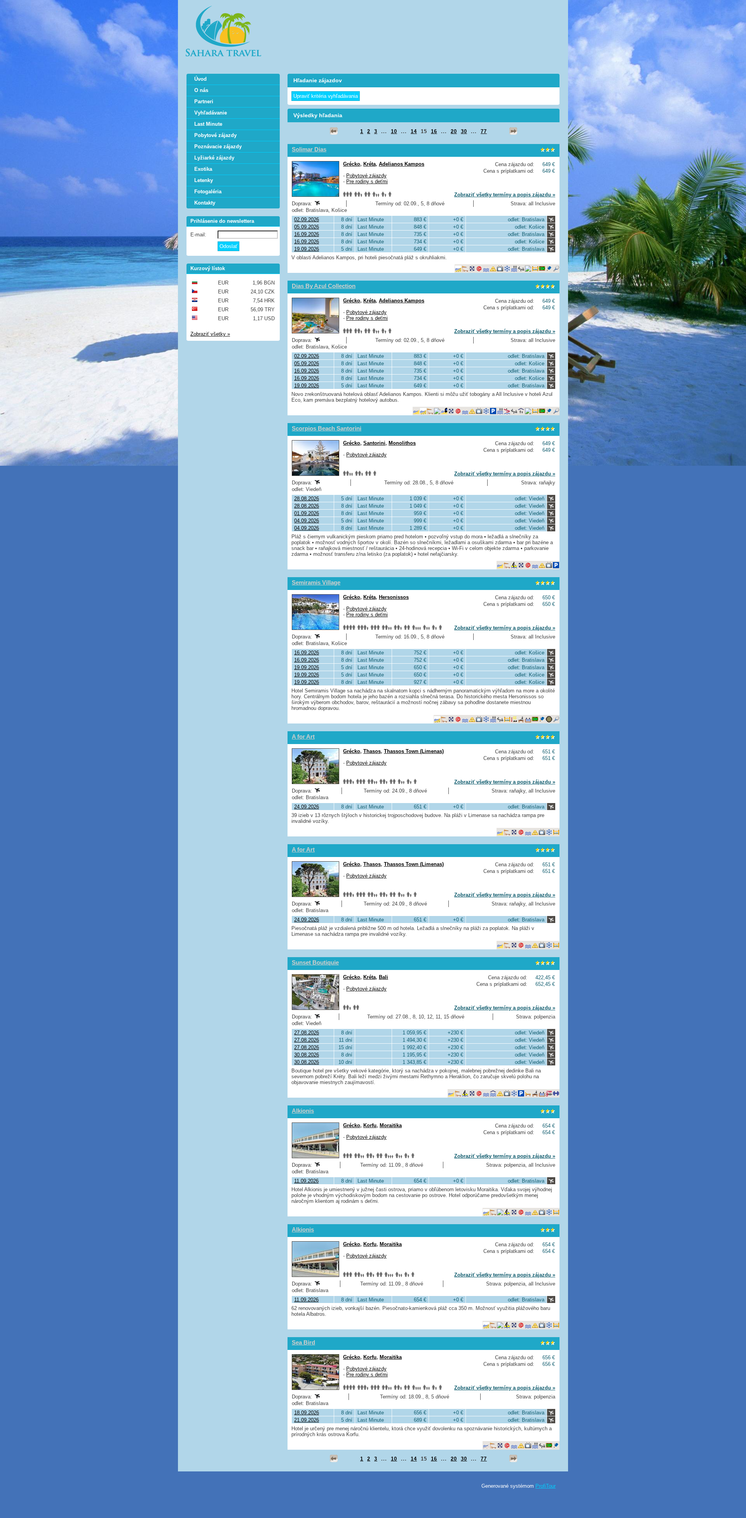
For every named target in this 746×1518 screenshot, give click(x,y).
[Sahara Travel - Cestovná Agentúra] (223, 31)
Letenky (203, 180)
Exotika (203, 169)
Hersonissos (394, 597)
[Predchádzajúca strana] (334, 131)
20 (454, 131)
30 (464, 131)
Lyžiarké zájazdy (214, 158)
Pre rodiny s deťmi (367, 181)
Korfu (369, 1125)
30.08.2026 (306, 1055)
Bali (383, 977)
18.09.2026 (306, 1413)
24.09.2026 (306, 807)
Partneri (203, 101)
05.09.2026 (306, 227)
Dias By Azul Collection (324, 286)
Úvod (200, 79)
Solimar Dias (309, 149)
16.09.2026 (306, 234)
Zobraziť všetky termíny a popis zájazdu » (504, 195)
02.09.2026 (306, 219)
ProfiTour (545, 1486)
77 (484, 131)
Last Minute (208, 124)
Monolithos (402, 443)
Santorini (374, 443)
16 (434, 131)
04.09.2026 (306, 521)
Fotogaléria (207, 191)
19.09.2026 (306, 249)
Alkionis (303, 1110)
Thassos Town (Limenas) (414, 751)
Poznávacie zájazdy (218, 146)
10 (394, 131)
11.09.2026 (306, 1181)
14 (414, 131)
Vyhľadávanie (210, 113)
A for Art (303, 736)
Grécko (351, 164)
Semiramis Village (316, 582)
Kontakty (204, 203)
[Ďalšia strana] (513, 131)
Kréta (369, 164)
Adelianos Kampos (401, 164)
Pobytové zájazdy (366, 176)
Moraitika (391, 1125)
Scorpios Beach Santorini (326, 428)
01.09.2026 (306, 513)
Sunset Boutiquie (315, 962)
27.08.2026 (306, 1033)
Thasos (372, 751)
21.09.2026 (306, 1420)
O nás (201, 90)
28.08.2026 (306, 498)
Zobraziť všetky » (210, 334)
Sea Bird (303, 1342)
